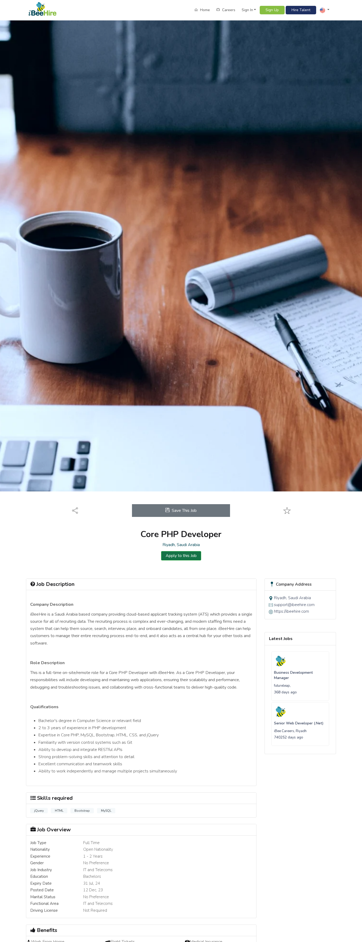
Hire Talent (301, 9)
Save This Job (184, 510)
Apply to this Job (181, 556)
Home (204, 9)
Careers (228, 9)
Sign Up (272, 9)
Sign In (247, 9)
